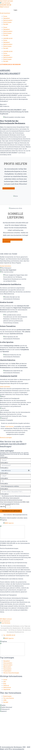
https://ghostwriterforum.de (9, 723)
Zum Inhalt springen (6, 1)
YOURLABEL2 (4, 462)
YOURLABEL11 (4, 468)
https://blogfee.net (20, 717)
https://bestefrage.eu (13, 736)
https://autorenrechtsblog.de (9, 715)
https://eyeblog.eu (24, 721)
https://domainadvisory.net (9, 721)
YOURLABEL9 (4, 489)
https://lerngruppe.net (23, 742)
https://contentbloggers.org (9, 720)
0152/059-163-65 (5, 5)
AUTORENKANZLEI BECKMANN (10, 64)
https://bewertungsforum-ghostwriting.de (13, 738)
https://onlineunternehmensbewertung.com (14, 727)
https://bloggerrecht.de (7, 718)
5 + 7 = (3, 507)
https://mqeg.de (19, 726)
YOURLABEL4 (4, 473)
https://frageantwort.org (8, 739)
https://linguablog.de (6, 726)
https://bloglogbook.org (22, 718)
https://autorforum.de (7, 717)
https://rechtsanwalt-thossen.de (10, 729)
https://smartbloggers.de (8, 733)
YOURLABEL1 (4, 457)
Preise (5, 16)
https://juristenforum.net (8, 742)
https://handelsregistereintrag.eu (10, 724)
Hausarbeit (6, 18)
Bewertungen (7, 22)
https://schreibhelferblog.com (9, 730)
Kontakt (5, 24)
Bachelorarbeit (7, 20)
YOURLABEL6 (4, 483)
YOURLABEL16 (4, 494)
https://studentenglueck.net (9, 735)
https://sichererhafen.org (8, 732)
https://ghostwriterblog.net (9, 741)
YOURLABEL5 (4, 478)
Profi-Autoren (9, 426)
